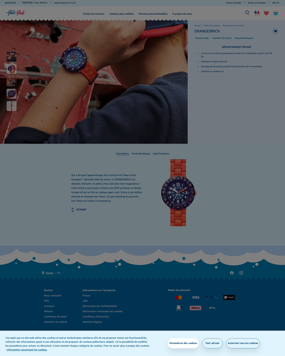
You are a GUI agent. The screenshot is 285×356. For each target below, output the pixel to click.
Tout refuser (212, 343)
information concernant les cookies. (27, 349)
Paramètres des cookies (183, 343)
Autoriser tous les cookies (243, 343)
